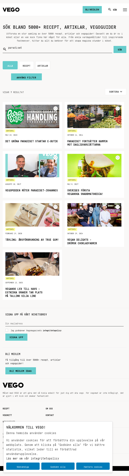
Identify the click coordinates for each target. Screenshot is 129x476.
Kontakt (50, 414)
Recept (6, 408)
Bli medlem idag (21, 370)
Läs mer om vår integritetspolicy (32, 457)
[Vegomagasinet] (11, 10)
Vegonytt (7, 414)
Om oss (49, 408)
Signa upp (16, 336)
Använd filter (26, 77)
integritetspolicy (52, 330)
